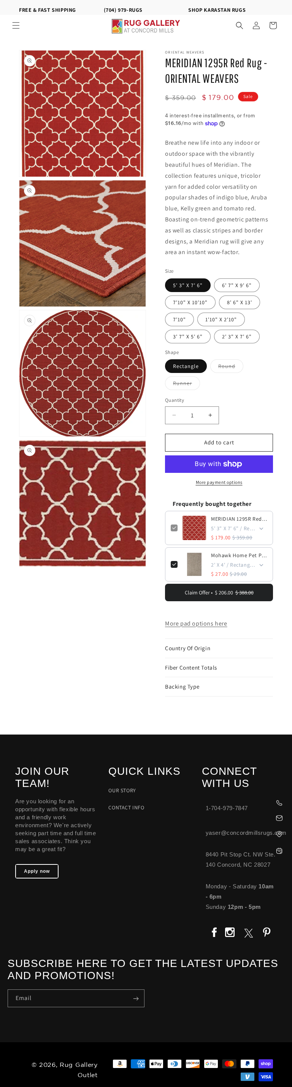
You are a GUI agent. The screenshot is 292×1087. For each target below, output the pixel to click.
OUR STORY (122, 790)
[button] (16, 25)
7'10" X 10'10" (190, 302)
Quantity (174, 400)
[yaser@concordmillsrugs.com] (243, 817)
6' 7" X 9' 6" (237, 285)
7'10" (179, 319)
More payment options (219, 482)
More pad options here (196, 623)
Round (230, 367)
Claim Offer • (219, 592)
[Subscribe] (135, 998)
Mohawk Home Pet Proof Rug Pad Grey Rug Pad (239, 555)
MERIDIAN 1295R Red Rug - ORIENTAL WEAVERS (239, 518)
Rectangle (186, 366)
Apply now (37, 871)
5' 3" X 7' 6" (188, 285)
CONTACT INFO (126, 807)
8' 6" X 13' (239, 302)
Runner (186, 384)
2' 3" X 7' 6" (237, 336)
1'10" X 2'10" (221, 319)
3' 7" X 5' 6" (188, 336)
